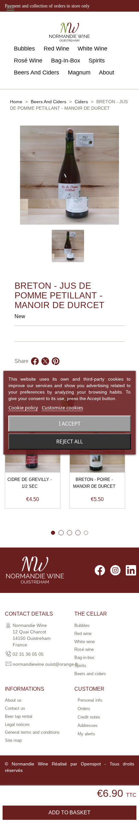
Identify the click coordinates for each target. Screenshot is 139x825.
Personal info (90, 700)
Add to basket (69, 812)
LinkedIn (131, 570)
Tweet (45, 369)
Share (35, 369)
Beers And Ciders (36, 72)
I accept (69, 423)
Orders (84, 708)
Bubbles (24, 48)
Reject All (69, 441)
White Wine (92, 48)
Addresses (88, 725)
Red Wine (56, 48)
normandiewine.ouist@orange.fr (45, 664)
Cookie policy (23, 407)
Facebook (100, 570)
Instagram (115, 570)
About (106, 72)
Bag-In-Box (65, 60)
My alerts (86, 733)
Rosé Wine (28, 60)
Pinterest (55, 369)
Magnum (79, 72)
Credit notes (89, 717)
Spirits (97, 60)
